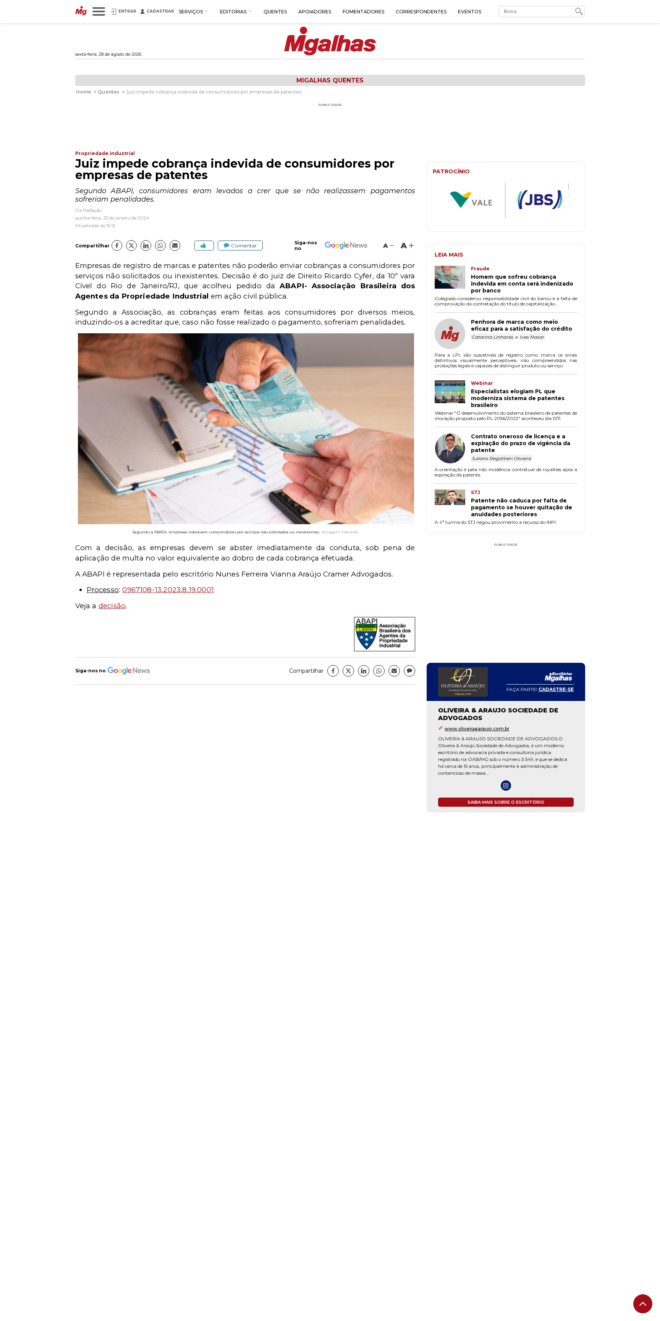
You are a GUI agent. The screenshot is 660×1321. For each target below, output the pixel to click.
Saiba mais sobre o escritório (505, 802)
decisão (112, 605)
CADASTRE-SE (556, 689)
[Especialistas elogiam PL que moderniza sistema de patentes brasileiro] (453, 394)
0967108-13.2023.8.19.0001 (168, 589)
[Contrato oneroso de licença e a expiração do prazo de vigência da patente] (453, 449)
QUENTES (275, 12)
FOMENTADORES (363, 12)
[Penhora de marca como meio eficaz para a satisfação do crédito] (453, 334)
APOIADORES (314, 12)
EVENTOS (469, 12)
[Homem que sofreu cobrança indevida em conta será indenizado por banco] (453, 280)
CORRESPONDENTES (421, 12)
